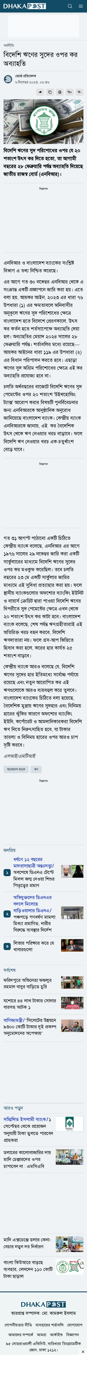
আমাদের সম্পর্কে (20, 1334)
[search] (70, 6)
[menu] (79, 6)
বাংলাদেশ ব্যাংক (16, 769)
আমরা (41, 1334)
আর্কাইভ (56, 1334)
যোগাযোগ (75, 1325)
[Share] (40, 92)
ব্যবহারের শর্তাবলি (49, 1325)
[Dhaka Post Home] (43, 1304)
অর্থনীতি (9, 45)
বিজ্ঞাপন (72, 1334)
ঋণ (36, 769)
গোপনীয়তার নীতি (18, 1325)
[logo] (25, 6)
